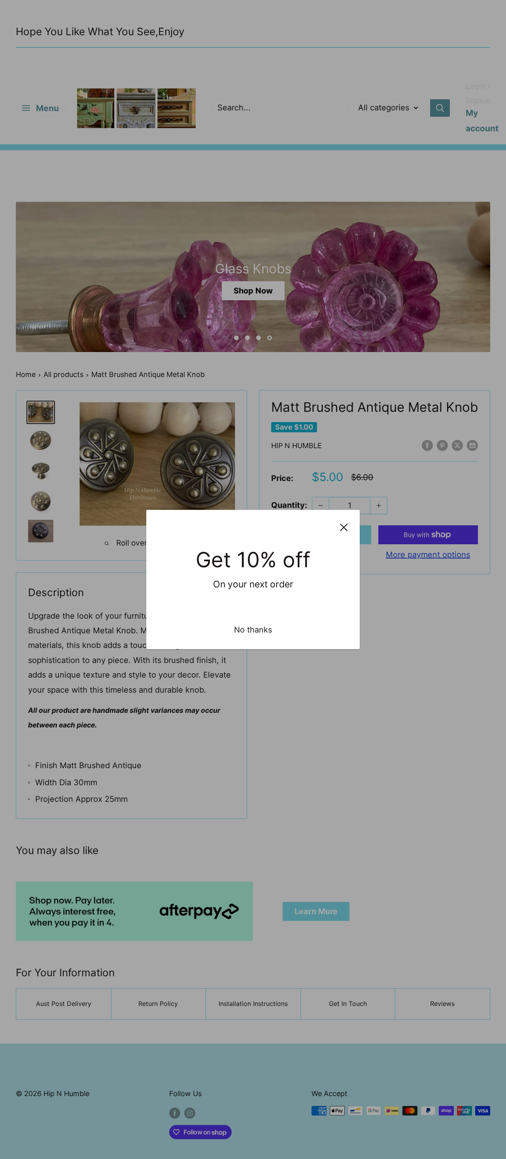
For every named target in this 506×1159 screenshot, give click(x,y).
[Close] (344, 526)
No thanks (253, 629)
